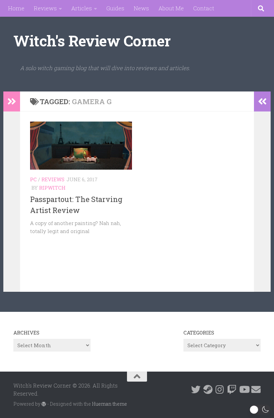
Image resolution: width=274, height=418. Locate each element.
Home (16, 8)
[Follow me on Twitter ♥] (195, 389)
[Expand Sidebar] (11, 101)
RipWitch (52, 187)
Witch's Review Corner (92, 40)
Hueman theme (109, 404)
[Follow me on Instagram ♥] (220, 389)
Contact (203, 8)
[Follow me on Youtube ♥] (244, 389)
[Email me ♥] (256, 389)
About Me (171, 8)
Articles (81, 8)
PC (33, 179)
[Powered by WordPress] (43, 404)
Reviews (45, 8)
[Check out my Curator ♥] (208, 389)
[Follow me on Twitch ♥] (232, 389)
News (141, 8)
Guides (115, 8)
